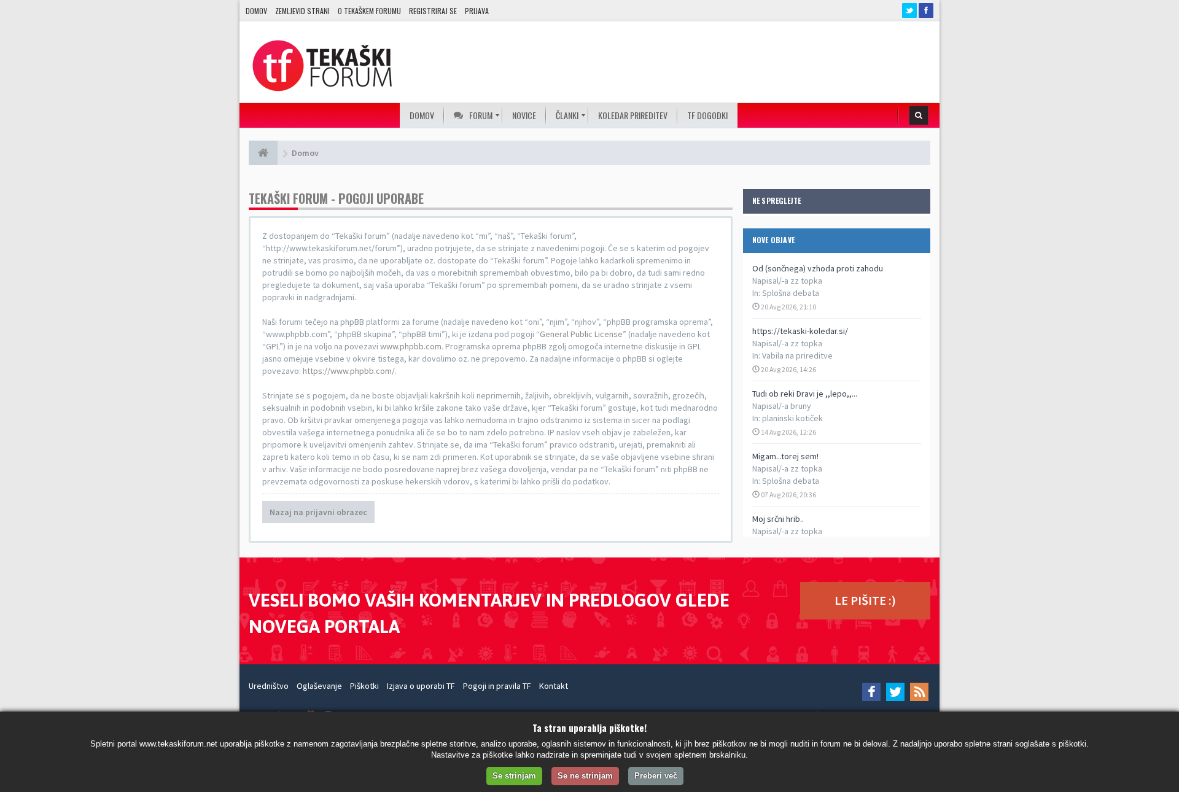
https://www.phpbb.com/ (349, 370)
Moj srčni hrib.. (778, 518)
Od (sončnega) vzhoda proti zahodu (817, 268)
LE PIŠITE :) (865, 600)
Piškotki (364, 685)
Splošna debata (790, 292)
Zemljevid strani (302, 11)
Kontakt (553, 685)
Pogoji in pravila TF (497, 685)
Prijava (477, 11)
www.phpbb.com (411, 346)
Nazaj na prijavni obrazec (318, 512)
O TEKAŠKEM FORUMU (369, 11)
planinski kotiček (792, 418)
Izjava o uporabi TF (421, 685)
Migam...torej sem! (785, 456)
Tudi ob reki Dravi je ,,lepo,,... (804, 393)
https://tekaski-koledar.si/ (800, 330)
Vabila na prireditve (797, 355)
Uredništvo (269, 685)
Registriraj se (433, 11)
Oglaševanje (319, 685)
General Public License (581, 334)
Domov (256, 11)
